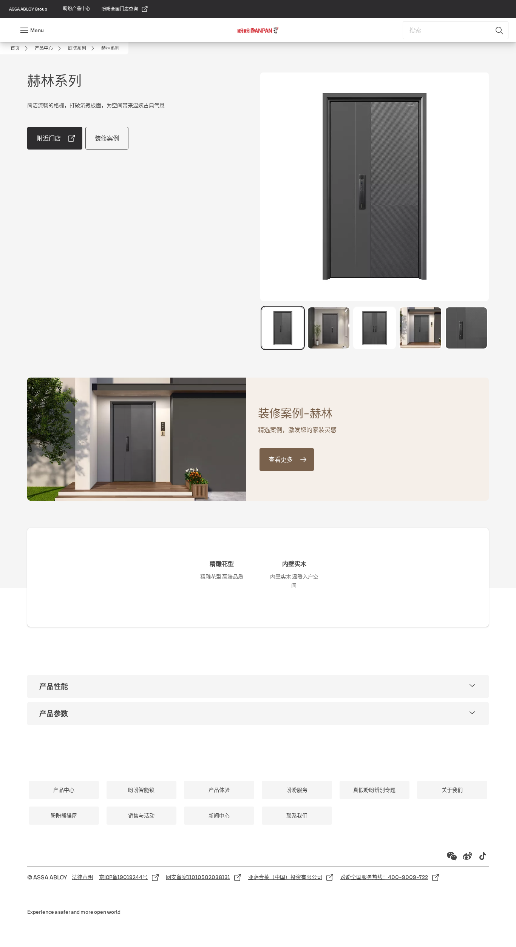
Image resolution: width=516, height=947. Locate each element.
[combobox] (455, 30)
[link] (76, 8)
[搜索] (499, 30)
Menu (37, 30)
